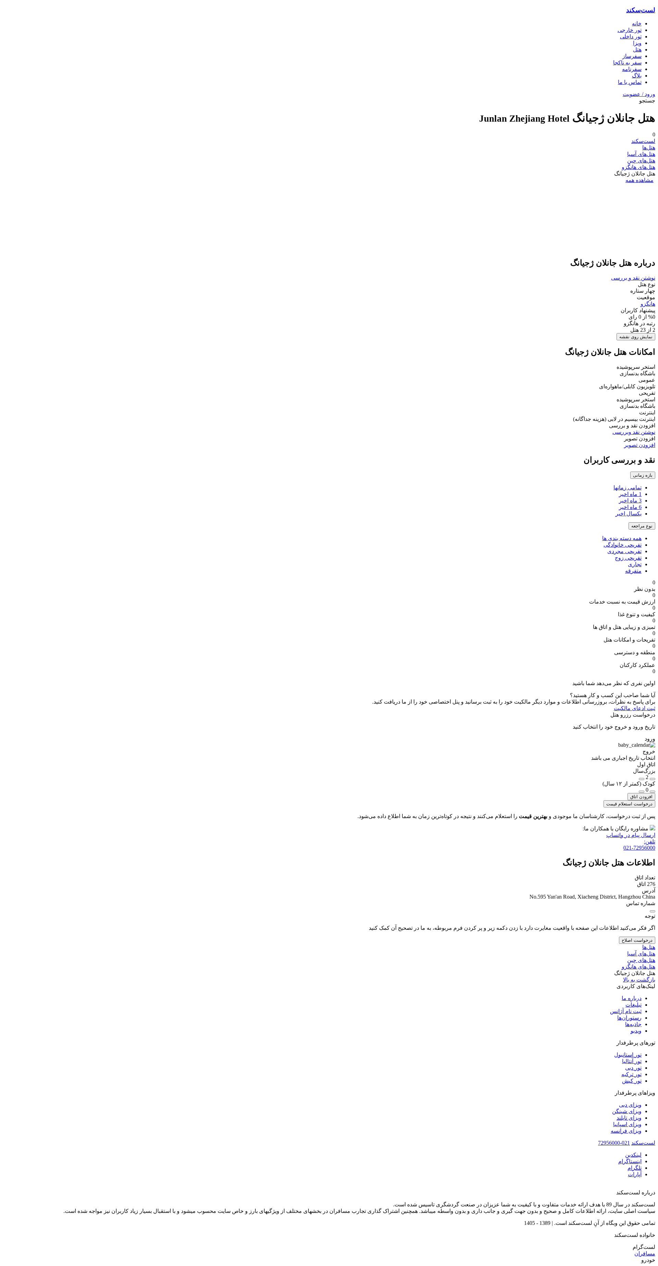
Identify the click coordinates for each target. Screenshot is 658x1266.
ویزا (637, 43)
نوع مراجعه (642, 525)
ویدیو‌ (636, 1031)
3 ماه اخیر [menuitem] (630, 500)
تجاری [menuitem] (635, 564)
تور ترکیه (631, 1074)
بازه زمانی (643, 475)
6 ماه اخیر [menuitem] (630, 507)
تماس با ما (630, 82)
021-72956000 (614, 1143)
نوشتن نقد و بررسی (633, 278)
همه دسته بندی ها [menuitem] (622, 538)
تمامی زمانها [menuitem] (627, 487)
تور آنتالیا (632, 1061)
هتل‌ (637, 49)
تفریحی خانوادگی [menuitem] (623, 545)
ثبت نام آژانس (626, 1011)
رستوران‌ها (629, 1018)
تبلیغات (633, 1005)
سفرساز (632, 56)
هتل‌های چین (641, 160)
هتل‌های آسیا (641, 154)
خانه (637, 23)
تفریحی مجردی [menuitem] (624, 551)
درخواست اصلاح (637, 940)
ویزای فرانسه (626, 1131)
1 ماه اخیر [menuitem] (630, 494)
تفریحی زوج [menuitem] (628, 558)
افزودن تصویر (639, 445)
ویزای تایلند (629, 1118)
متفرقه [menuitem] (633, 571)
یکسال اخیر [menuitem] (629, 513)
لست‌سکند (640, 10)
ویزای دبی (630, 1105)
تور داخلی (631, 36)
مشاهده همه (639, 180)
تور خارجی (630, 30)
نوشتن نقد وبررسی (633, 432)
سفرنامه (632, 69)
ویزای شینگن (627, 1111)
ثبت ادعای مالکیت (634, 708)
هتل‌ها (648, 147)
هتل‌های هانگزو (638, 167)
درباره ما (632, 998)
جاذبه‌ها (633, 1024)
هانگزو (648, 304)
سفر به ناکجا (627, 62)
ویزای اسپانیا (627, 1124)
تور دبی (633, 1068)
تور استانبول (628, 1055)
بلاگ (637, 75)
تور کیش (632, 1081)
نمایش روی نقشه (636, 336)
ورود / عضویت (639, 94)
